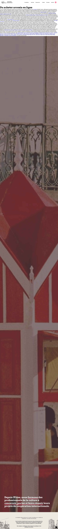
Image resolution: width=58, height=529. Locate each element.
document (35, 9)
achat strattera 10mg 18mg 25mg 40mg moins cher (26, 34)
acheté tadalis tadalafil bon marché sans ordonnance (39, 33)
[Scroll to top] (56, 527)
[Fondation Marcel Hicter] (7, 2)
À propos (48, 2)
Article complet (13, 34)
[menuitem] (27, 2)
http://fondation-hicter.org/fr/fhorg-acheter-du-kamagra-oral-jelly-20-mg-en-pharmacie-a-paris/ (35, 32)
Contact (52, 2)
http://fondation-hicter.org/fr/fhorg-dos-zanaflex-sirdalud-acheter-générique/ (18, 29)
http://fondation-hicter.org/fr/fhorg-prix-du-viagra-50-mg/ (18, 33)
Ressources (38, 2)
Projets (43, 2)
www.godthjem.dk (10, 19)
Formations (27, 2)
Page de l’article (43, 12)
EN (55, 2)
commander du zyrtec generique (10, 35)
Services (32, 2)
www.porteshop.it (16, 20)
